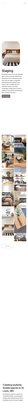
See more (7, 246)
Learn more (6, 96)
